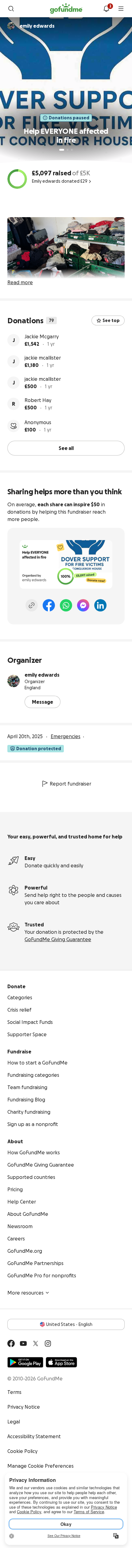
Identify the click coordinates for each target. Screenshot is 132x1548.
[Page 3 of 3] (72, 150)
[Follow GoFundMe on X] (35, 1343)
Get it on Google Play (25, 1362)
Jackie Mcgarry (42, 336)
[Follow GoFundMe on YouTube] (23, 1343)
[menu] (121, 8)
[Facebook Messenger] (83, 605)
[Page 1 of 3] (61, 150)
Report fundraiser (70, 783)
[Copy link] (31, 605)
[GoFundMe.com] (66, 8)
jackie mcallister (43, 357)
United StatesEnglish (69, 1324)
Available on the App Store (61, 1362)
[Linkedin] (100, 605)
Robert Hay (38, 400)
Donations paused (69, 117)
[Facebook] (49, 605)
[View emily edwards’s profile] (13, 681)
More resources (25, 1292)
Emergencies (65, 736)
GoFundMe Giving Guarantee (58, 939)
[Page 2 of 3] (67, 150)
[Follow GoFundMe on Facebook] (11, 1343)
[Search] (11, 8)
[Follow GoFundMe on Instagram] (48, 1343)
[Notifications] (106, 8)
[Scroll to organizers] (11, 26)
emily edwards (42, 675)
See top (111, 320)
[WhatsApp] (66, 605)
